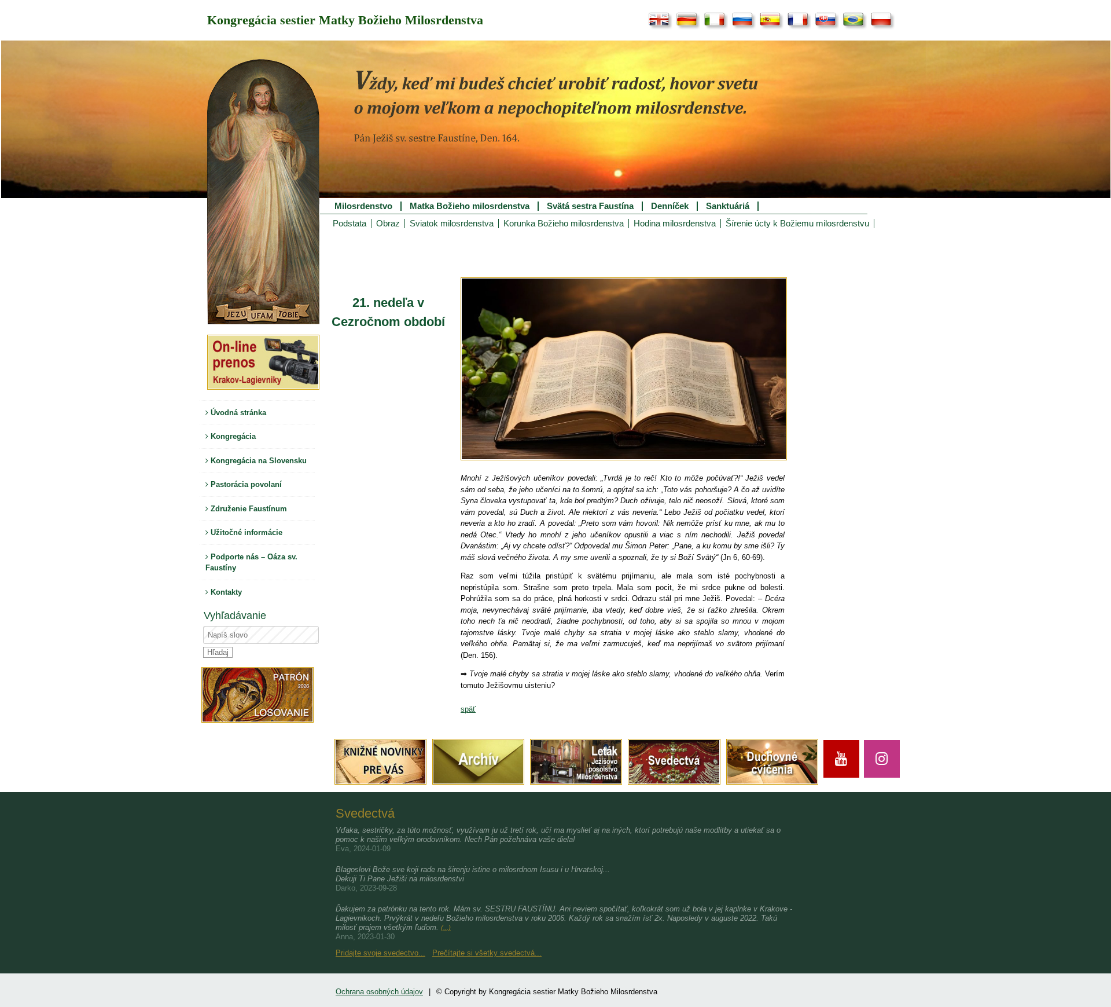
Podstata (349, 223)
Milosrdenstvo (363, 206)
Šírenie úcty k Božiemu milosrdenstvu (797, 223)
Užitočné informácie (245, 532)
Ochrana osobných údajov (379, 991)
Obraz (388, 223)
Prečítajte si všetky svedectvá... (487, 953)
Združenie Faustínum (247, 508)
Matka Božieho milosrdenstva (469, 206)
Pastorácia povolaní (245, 484)
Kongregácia (232, 436)
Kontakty (225, 592)
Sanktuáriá (727, 206)
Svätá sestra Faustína (590, 206)
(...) (446, 928)
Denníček (670, 206)
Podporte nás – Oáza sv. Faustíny (251, 562)
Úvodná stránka (237, 412)
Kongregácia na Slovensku (257, 460)
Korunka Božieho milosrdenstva (563, 223)
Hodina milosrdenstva (675, 223)
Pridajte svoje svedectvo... (380, 953)
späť (468, 709)
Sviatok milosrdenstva (452, 223)
